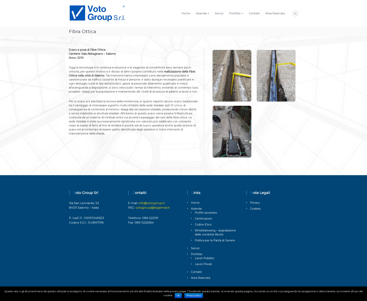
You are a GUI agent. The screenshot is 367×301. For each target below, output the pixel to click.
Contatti (254, 13)
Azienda (201, 13)
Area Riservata (275, 13)
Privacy (255, 202)
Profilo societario (206, 212)
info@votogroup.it (152, 203)
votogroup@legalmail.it (153, 207)
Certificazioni (203, 218)
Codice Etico (203, 224)
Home (186, 13)
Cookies (255, 208)
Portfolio (235, 13)
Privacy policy (194, 295)
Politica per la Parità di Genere (215, 240)
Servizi (219, 13)
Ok (178, 295)
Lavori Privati (203, 264)
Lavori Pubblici (204, 258)
